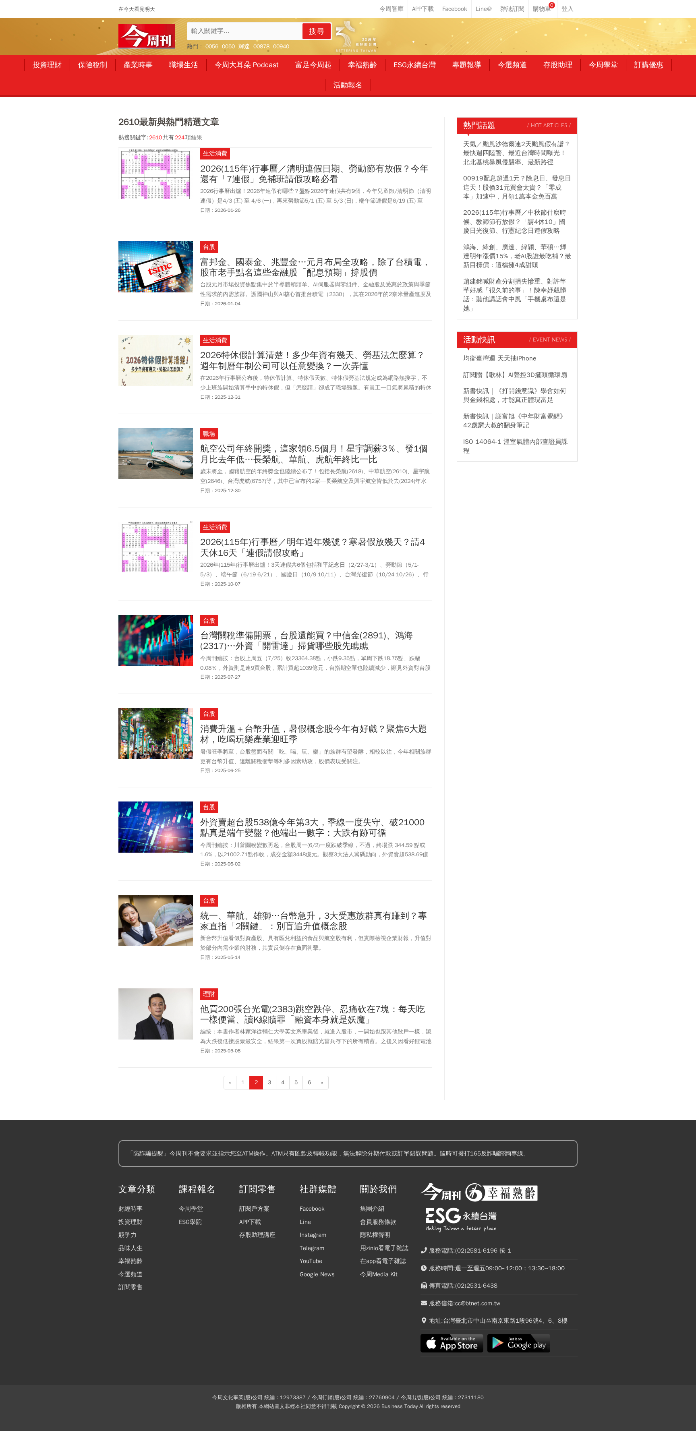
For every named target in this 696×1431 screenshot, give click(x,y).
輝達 (244, 46)
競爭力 (127, 1234)
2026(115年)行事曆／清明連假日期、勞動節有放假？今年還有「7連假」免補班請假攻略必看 (314, 174)
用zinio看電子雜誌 (384, 1248)
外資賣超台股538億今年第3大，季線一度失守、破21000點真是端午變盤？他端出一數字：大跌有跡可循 (312, 828)
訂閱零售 (130, 1287)
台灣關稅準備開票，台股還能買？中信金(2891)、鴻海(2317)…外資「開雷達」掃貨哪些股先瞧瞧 (306, 641)
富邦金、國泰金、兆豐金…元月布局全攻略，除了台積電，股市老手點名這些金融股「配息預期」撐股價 (315, 267)
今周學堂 (191, 1208)
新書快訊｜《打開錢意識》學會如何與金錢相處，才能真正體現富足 (514, 395)
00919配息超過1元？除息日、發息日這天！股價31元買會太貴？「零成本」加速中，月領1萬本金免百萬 (517, 187)
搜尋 (317, 31)
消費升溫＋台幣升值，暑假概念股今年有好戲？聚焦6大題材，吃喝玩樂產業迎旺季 (313, 734)
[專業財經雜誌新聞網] (146, 36)
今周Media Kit (379, 1274)
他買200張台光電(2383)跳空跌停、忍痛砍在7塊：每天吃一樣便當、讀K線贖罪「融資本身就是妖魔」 (312, 1014)
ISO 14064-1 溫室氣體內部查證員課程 (515, 446)
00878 (261, 46)
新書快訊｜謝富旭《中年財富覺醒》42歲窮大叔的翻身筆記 (514, 420)
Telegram (312, 1248)
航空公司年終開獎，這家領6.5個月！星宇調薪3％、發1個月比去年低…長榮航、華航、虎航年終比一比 (314, 454)
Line (305, 1222)
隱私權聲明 (375, 1234)
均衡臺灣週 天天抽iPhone (499, 358)
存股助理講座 (257, 1234)
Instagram (313, 1234)
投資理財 (130, 1222)
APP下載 (250, 1222)
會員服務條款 (378, 1222)
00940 (281, 46)
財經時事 (130, 1208)
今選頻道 (130, 1274)
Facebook (312, 1208)
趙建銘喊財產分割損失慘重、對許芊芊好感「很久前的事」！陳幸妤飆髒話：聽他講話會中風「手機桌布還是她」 (514, 295)
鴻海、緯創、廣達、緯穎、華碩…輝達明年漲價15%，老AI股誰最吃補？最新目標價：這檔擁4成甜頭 (517, 256)
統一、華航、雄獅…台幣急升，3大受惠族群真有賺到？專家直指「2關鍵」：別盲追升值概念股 (313, 921)
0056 (211, 46)
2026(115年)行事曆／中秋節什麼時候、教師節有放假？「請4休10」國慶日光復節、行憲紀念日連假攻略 (514, 222)
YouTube (311, 1261)
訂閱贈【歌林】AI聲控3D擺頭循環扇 (515, 375)
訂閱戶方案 (254, 1208)
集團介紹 (372, 1208)
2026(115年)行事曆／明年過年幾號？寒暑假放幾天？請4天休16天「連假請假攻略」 (312, 547)
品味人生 (130, 1248)
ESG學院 (190, 1222)
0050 (228, 46)
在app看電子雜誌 (383, 1261)
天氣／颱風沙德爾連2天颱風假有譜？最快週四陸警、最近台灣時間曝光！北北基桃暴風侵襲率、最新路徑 (516, 153)
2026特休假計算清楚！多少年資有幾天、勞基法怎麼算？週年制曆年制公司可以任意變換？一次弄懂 (312, 360)
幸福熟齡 (130, 1261)
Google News (317, 1274)
